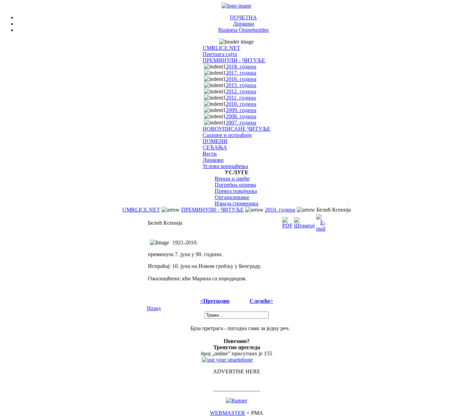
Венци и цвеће (232, 178)
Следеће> (261, 301)
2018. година (241, 66)
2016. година (241, 79)
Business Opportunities (243, 30)
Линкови (243, 24)
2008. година (241, 116)
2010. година (241, 104)
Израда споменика (236, 203)
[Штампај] (304, 221)
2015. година (241, 85)
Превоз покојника (236, 191)
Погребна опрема (235, 185)
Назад (154, 308)
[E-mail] (320, 221)
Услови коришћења (225, 166)
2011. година (241, 98)
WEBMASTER (227, 413)
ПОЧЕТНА (243, 17)
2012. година (241, 91)
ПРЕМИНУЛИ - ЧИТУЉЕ (234, 60)
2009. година (241, 110)
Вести (210, 154)
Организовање (232, 197)
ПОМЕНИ (215, 141)
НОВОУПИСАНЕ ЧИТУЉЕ (236, 129)
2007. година (241, 122)
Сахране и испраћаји (227, 135)
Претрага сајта (220, 54)
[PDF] (287, 221)
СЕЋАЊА (215, 147)
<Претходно (215, 301)
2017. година (241, 73)
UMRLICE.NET (221, 48)
